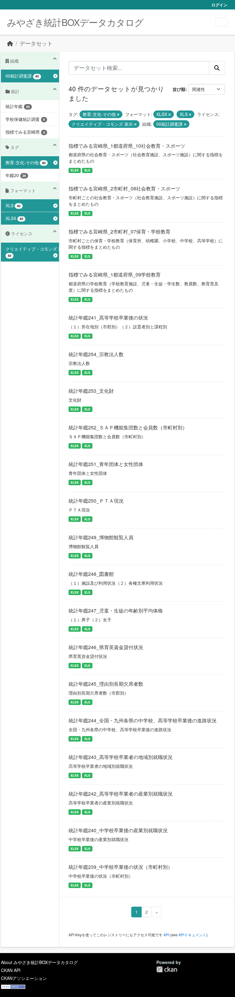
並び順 (179, 89)
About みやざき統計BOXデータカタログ (39, 962)
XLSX (74, 170)
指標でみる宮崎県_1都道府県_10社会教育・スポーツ (127, 145)
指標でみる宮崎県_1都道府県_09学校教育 (115, 274)
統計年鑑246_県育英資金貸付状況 (106, 647)
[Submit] (217, 67)
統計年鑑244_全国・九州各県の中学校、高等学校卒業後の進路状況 (143, 720)
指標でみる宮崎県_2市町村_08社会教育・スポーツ (124, 188)
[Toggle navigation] (221, 22)
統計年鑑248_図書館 (91, 573)
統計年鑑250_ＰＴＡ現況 (96, 500)
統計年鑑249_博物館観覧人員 (101, 537)
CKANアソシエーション (24, 978)
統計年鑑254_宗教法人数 (96, 354)
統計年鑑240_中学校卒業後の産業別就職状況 (118, 830)
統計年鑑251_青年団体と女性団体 (106, 464)
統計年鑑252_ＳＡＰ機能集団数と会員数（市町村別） (128, 427)
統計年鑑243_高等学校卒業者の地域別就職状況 (121, 756)
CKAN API (11, 970)
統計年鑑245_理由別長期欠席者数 (106, 683)
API (166, 934)
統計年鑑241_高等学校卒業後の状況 (108, 317)
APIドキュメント (192, 934)
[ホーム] (10, 43)
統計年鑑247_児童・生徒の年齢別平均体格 (116, 610)
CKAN (166, 969)
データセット (36, 43)
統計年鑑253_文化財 (91, 390)
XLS (87, 170)
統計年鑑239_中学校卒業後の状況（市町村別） (121, 866)
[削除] (118, 114)
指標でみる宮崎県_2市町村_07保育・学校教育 (119, 231)
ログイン (219, 5)
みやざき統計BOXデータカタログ (75, 22)
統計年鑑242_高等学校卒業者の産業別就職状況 (121, 793)
